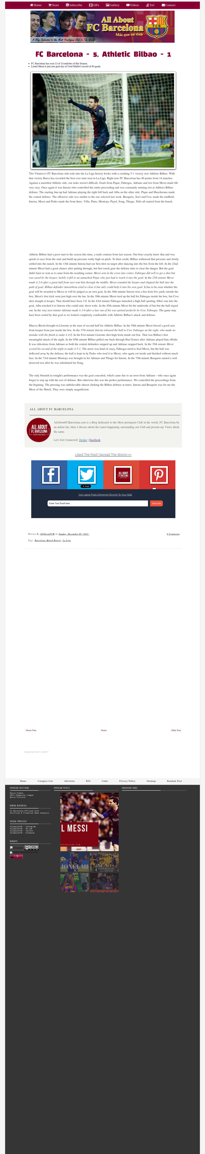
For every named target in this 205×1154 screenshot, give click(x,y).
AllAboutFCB (47, 533)
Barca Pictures (18, 797)
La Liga (67, 540)
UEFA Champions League (21, 795)
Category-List (45, 781)
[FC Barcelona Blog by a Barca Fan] (102, 42)
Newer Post (31, 730)
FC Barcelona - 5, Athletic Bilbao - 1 (103, 54)
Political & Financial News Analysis (29, 813)
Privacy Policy (127, 781)
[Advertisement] (105, 229)
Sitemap (151, 781)
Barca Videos (16, 793)
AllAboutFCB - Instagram (23, 826)
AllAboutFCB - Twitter (21, 831)
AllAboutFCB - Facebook (22, 833)
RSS (88, 781)
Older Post (176, 730)
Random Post (174, 781)
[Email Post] (89, 533)
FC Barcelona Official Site (24, 811)
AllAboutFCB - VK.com (21, 829)
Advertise (69, 781)
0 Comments (173, 533)
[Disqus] (103, 594)
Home (104, 730)
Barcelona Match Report (48, 540)
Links (105, 781)
